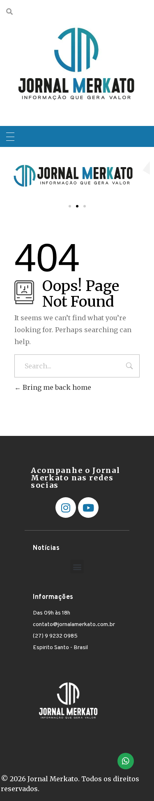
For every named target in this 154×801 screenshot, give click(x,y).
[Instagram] (65, 507)
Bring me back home (56, 387)
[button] (70, 206)
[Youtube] (88, 507)
